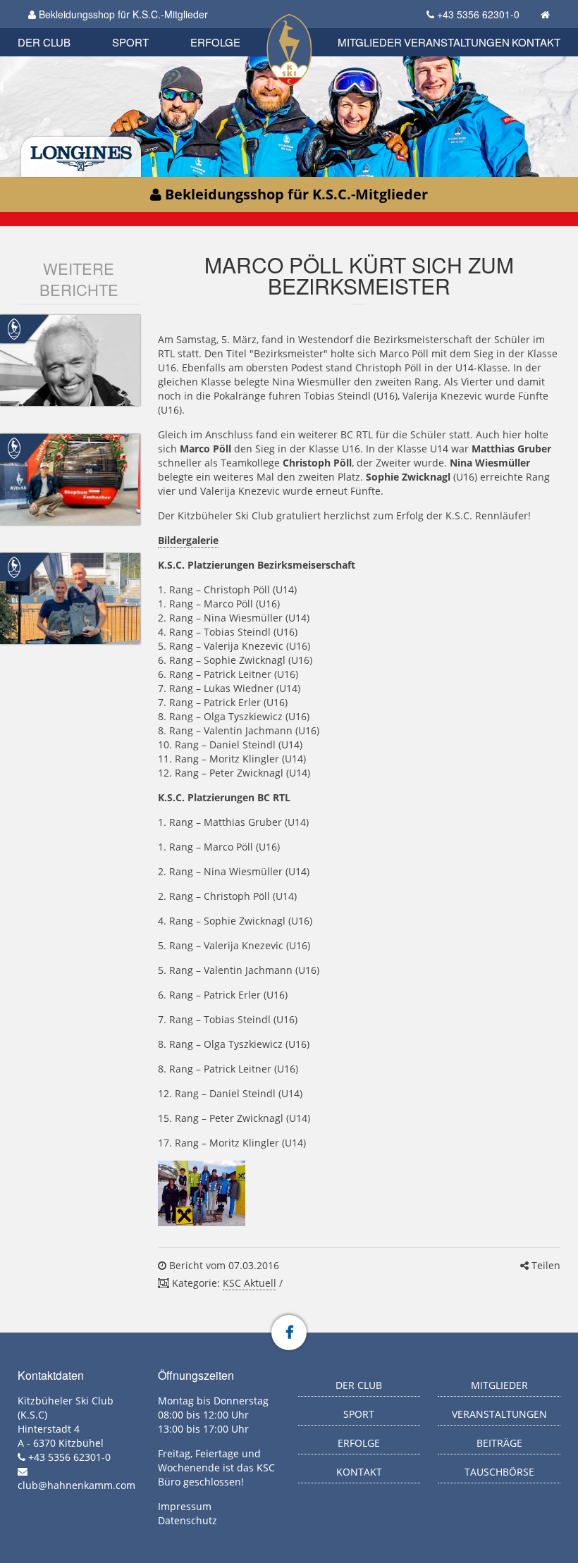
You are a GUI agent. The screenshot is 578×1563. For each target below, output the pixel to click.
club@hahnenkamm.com (76, 1485)
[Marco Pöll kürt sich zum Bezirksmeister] (201, 1193)
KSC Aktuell (249, 1283)
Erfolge (215, 42)
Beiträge (499, 1443)
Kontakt (536, 42)
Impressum (184, 1506)
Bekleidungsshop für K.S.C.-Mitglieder (122, 14)
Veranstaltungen (457, 42)
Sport (130, 42)
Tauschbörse (499, 1471)
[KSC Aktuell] (14, 328)
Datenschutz (187, 1520)
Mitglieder (370, 42)
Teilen (544, 1265)
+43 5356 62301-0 (478, 14)
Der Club (44, 42)
